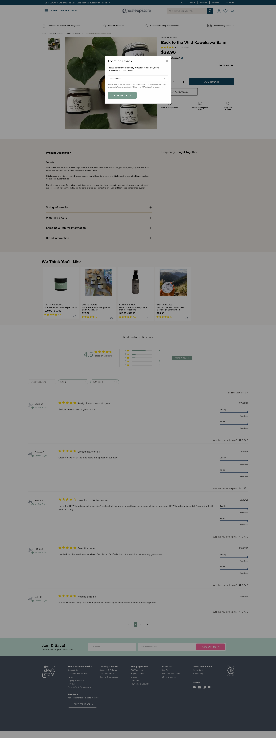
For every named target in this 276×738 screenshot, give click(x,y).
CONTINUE (120, 95)
